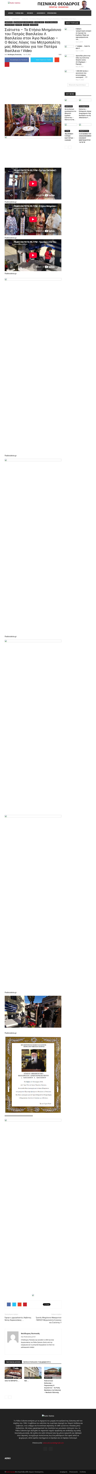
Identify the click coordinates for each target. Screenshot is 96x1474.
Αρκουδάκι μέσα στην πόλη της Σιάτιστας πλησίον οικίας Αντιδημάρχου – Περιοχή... (83, 60)
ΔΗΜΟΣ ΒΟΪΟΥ (39, 22)
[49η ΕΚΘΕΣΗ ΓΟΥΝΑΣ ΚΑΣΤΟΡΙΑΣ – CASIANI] (71, 127)
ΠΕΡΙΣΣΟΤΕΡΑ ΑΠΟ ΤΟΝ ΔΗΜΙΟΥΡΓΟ (37, 1362)
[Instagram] (27, 1351)
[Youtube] (31, 1351)
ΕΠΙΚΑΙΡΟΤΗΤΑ (84, 131)
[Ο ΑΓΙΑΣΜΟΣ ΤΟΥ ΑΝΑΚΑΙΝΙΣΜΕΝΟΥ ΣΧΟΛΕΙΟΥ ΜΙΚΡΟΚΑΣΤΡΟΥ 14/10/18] (85, 127)
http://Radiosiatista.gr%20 (28, 1336)
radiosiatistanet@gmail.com (53, 1443)
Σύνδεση (83, 1472)
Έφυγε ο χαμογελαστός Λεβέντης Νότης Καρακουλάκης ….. (18, 1319)
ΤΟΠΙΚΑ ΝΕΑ (19, 13)
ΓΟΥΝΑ (67, 131)
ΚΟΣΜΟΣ (30, 13)
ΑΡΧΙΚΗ (10, 13)
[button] (88, 13)
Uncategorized (29, 1378)
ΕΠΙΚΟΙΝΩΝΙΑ (51, 13)
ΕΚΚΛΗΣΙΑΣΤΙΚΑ (9, 25)
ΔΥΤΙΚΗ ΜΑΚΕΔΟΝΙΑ (51, 22)
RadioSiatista (10, 1472)
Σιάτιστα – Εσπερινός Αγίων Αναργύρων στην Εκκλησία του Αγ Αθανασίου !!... (85, 113)
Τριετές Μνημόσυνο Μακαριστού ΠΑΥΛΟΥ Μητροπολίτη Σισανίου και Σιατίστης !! (48, 1320)
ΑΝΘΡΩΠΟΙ (8, 22)
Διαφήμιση (63, 1472)
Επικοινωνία (73, 1472)
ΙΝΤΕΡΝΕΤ (18, 25)
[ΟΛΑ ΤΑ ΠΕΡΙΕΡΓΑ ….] (13, 1373)
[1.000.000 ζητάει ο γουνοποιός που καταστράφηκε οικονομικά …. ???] (69, 73)
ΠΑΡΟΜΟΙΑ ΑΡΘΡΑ (13, 1362)
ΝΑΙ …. (26, 1381)
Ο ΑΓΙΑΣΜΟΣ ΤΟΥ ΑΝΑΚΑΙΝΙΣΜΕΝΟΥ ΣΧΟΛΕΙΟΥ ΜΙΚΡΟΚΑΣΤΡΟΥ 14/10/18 (85, 138)
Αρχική (7, 19)
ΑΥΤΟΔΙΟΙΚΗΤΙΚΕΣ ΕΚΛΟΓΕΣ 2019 (23, 22)
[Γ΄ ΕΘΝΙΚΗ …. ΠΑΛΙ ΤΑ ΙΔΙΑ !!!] (69, 48)
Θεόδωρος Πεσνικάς (15, 54)
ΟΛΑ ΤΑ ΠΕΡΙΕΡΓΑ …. (12, 1381)
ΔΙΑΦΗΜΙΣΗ (41, 13)
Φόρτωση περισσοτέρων (77, 85)
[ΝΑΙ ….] (33, 1373)
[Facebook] (23, 1351)
